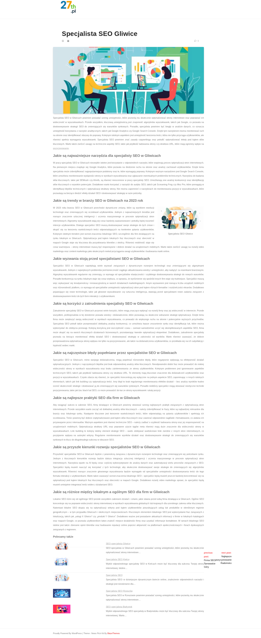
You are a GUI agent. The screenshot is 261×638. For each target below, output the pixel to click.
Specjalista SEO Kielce (117, 559)
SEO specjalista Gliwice (118, 543)
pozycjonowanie (61, 148)
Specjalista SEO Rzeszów (119, 591)
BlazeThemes (113, 633)
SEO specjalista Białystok (119, 606)
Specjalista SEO (114, 575)
